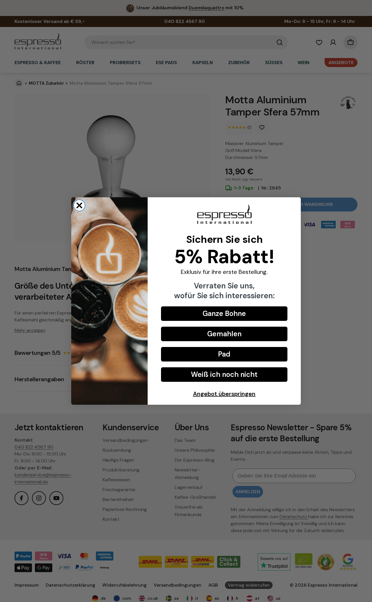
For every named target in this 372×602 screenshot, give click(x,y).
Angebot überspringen (224, 393)
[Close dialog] (79, 205)
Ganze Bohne (224, 313)
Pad (224, 354)
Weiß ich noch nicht (224, 374)
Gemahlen (224, 333)
